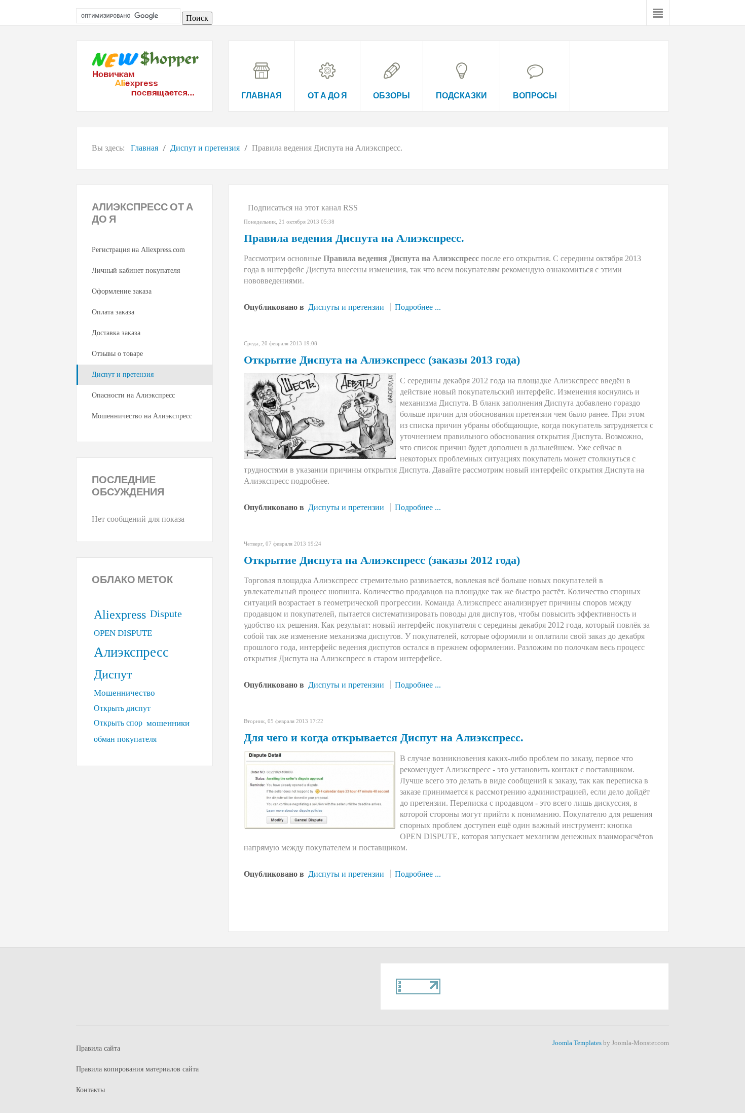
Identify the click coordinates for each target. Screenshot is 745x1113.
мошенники (168, 723)
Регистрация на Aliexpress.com (138, 250)
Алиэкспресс (131, 652)
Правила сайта (98, 1048)
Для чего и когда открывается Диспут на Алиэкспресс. (384, 737)
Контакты (90, 1090)
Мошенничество (124, 693)
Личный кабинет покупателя (136, 270)
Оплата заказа (113, 312)
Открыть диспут (122, 708)
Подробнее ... (418, 307)
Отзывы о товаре (117, 353)
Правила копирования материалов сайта (137, 1069)
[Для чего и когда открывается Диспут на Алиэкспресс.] (320, 789)
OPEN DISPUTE (123, 633)
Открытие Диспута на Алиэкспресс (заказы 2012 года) (382, 560)
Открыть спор (118, 723)
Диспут (113, 674)
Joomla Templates (577, 1043)
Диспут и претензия (123, 374)
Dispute (166, 613)
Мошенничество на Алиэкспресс (142, 416)
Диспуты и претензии (346, 307)
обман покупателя (125, 739)
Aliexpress (120, 614)
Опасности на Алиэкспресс (133, 395)
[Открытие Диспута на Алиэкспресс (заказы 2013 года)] (320, 415)
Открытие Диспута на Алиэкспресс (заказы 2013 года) (382, 359)
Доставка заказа (116, 333)
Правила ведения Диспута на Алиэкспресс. (354, 238)
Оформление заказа (122, 291)
